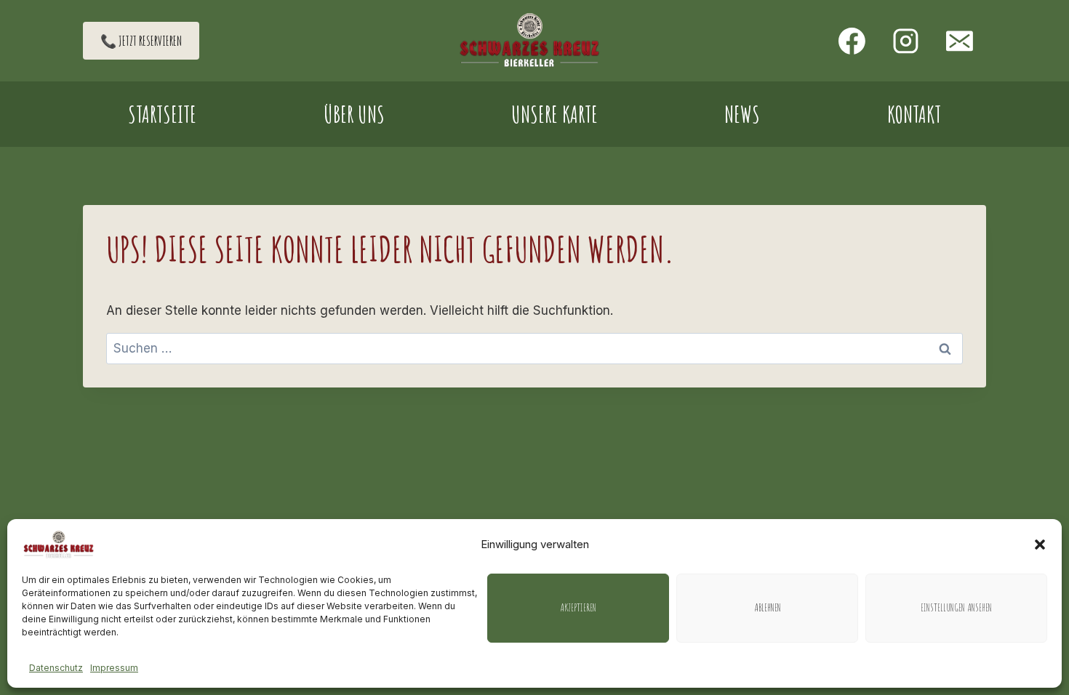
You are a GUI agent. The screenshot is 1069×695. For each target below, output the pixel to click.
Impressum (114, 667)
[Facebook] (852, 41)
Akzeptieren (578, 607)
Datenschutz (56, 667)
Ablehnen (767, 607)
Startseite (162, 114)
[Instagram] (905, 41)
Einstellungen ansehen (956, 607)
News (742, 114)
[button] (1040, 544)
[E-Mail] (959, 41)
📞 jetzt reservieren (141, 41)
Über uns (354, 114)
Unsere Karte (554, 114)
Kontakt (914, 114)
